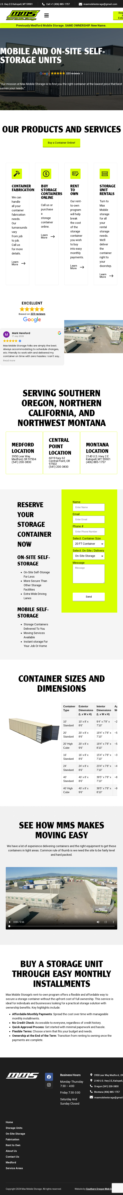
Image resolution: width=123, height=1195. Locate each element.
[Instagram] (49, 1085)
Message (79, 562)
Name (76, 502)
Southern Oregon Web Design (101, 1189)
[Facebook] (49, 1077)
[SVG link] (23, 16)
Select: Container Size (87, 538)
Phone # (78, 526)
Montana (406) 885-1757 (107, 1092)
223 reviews (38, 314)
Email (76, 514)
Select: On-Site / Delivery (88, 550)
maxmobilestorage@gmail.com (100, 4)
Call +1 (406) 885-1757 (58, 4)
